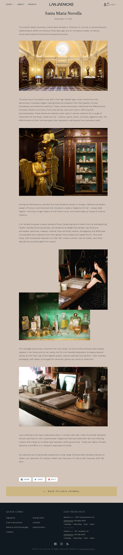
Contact (36, 522)
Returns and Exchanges (17, 527)
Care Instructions (14, 522)
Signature (10, 518)
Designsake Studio (87, 549)
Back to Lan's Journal (63, 491)
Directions (68, 521)
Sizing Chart (38, 518)
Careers (9, 532)
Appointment (39, 527)
